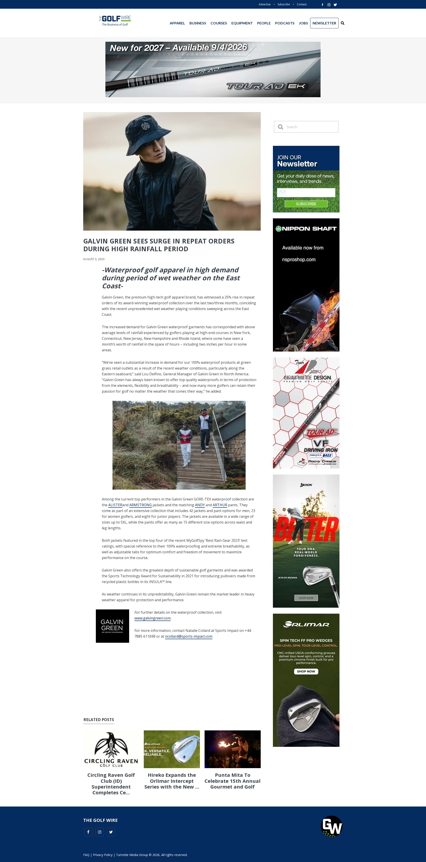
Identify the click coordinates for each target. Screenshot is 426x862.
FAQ (86, 855)
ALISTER (115, 504)
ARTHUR (220, 504)
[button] (343, 23)
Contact (302, 4)
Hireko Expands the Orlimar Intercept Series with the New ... (171, 780)
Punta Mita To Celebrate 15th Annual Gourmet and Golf (232, 780)
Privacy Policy (102, 855)
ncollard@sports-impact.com (188, 636)
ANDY (200, 504)
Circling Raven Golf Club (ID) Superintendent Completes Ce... (111, 783)
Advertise (265, 4)
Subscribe (284, 4)
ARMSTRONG (140, 504)
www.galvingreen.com (152, 618)
